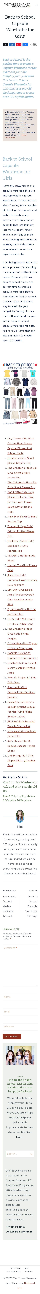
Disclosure (16, 1268)
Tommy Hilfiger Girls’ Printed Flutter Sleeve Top (20, 531)
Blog (27, 1268)
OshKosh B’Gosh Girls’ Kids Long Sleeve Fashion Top (20, 545)
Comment (10, 947)
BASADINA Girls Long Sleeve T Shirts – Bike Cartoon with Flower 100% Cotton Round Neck (20, 502)
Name (7, 996)
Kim (20, 827)
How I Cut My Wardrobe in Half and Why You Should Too (20, 786)
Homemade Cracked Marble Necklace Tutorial (9, 903)
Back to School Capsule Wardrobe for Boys (31, 903)
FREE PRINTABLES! (14, 1272)
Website (9, 1026)
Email (7, 1011)
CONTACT (29, 1272)
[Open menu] (37, 5)
